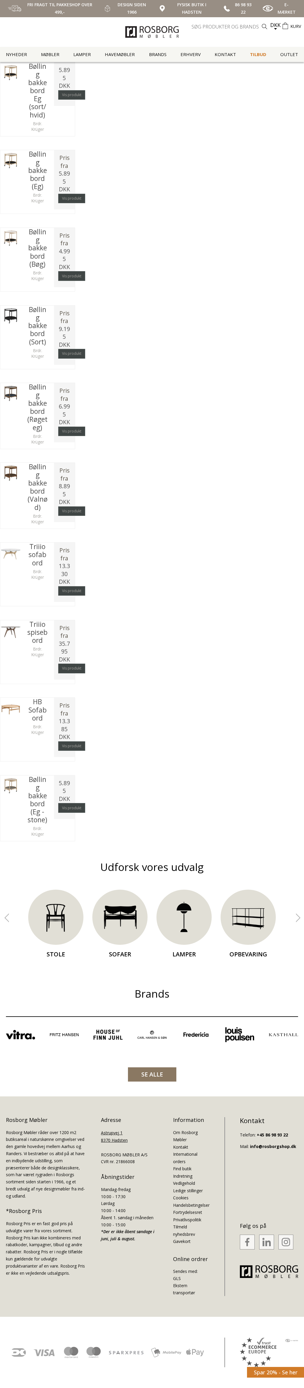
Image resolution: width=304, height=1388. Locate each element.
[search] (230, 26)
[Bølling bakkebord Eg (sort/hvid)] (10, 72)
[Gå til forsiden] (152, 32)
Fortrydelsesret (187, 1212)
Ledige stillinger (188, 1190)
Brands (158, 54)
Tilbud (258, 54)
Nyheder (16, 54)
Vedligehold (184, 1183)
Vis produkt (71, 94)
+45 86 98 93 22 (272, 1135)
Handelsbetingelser (191, 1205)
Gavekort (182, 1241)
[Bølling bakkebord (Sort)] (10, 316)
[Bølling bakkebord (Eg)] (10, 160)
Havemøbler (120, 54)
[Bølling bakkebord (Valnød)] (10, 473)
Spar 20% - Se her (275, 1372)
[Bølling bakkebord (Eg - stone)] (10, 785)
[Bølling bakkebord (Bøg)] (10, 238)
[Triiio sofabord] (10, 553)
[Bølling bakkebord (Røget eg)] (10, 393)
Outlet (289, 54)
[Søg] (264, 26)
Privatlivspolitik (187, 1219)
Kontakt (225, 54)
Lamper (82, 54)
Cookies (181, 1198)
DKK (275, 24)
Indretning (182, 1176)
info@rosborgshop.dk (273, 1146)
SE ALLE (152, 1074)
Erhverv (190, 54)
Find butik (182, 1168)
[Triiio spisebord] (10, 630)
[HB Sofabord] (10, 708)
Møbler (50, 54)
